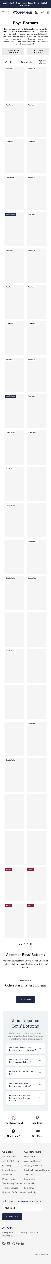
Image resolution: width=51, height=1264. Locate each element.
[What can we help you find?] (9, 12)
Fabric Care (29, 1179)
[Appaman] (22, 12)
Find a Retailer (9, 1170)
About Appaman (9, 1156)
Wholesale (7, 1174)
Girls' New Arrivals (37, 51)
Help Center (30, 1156)
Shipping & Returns (33, 1165)
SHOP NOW (25, 999)
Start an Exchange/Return (36, 1170)
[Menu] (3, 12)
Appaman (44, 1254)
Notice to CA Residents (13, 1192)
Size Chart (29, 1174)
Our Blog (6, 1165)
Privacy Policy (9, 1179)
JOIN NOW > (12, 1216)
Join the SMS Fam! (10, 1161)
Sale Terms (29, 1188)
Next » (30, 943)
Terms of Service (10, 1188)
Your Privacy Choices (12, 1183)
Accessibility (30, 1192)
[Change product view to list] (44, 62)
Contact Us (29, 1183)
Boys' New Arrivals (13, 51)
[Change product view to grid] (40, 62)
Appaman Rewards (33, 1161)
